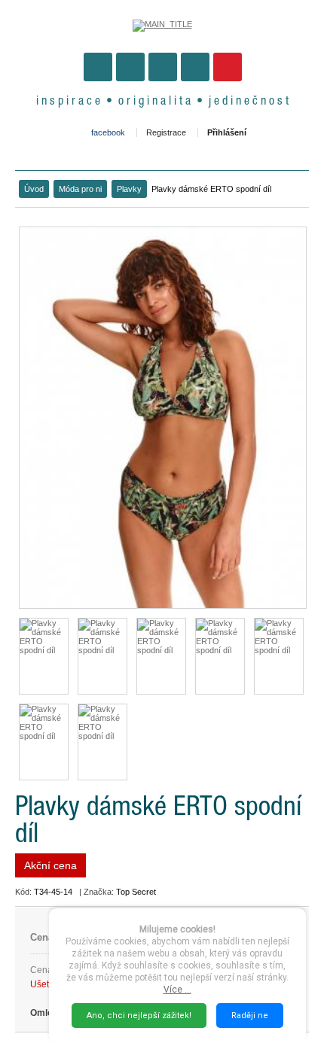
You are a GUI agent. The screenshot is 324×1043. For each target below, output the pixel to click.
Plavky (129, 188)
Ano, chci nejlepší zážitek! (139, 1015)
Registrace (166, 132)
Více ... (177, 989)
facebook (108, 132)
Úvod (34, 188)
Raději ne (249, 1015)
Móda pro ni (80, 188)
